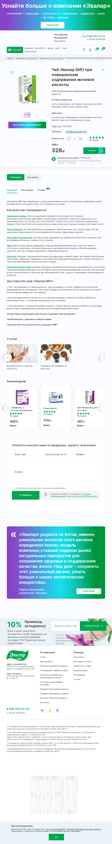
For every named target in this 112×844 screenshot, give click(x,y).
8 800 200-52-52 (95, 36)
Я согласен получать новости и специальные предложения (40, 488)
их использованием (55, 829)
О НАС (64, 48)
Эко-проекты (46, 661)
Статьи (76, 679)
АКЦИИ (50, 48)
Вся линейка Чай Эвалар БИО (27, 125)
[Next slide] (104, 357)
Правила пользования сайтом (54, 689)
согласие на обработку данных (84, 496)
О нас (42, 657)
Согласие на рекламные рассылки (51, 683)
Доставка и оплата (82, 661)
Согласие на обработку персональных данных (51, 676)
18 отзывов (94, 140)
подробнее (52, 25)
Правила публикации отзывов (54, 693)
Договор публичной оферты (53, 698)
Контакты (44, 702)
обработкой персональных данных (84, 829)
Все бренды (79, 675)
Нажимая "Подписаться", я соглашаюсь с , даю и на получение (79, 639)
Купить (92, 151)
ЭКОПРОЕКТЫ (30, 52)
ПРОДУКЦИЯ (16, 50)
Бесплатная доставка (68, 158)
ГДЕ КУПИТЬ (40, 48)
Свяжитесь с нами (82, 666)
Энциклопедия (80, 670)
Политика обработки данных (54, 666)
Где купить (78, 657)
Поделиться (103, 69)
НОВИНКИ (29, 48)
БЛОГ (57, 48)
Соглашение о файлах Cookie (54, 670)
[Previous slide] (8, 357)
